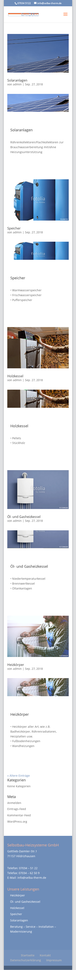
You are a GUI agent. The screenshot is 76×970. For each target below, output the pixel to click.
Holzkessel (15, 376)
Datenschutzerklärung (25, 960)
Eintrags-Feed (16, 809)
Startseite (27, 955)
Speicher (14, 228)
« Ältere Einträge (18, 776)
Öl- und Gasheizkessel (24, 516)
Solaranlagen (17, 80)
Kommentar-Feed (19, 815)
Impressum (54, 960)
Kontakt (45, 955)
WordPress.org (17, 821)
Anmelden (14, 803)
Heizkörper (15, 664)
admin (17, 84)
